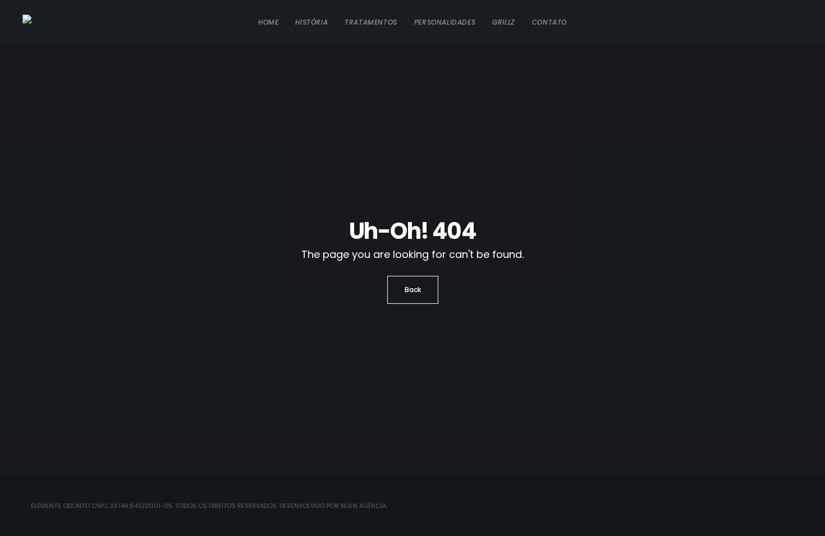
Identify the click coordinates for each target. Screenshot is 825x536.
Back (413, 289)
